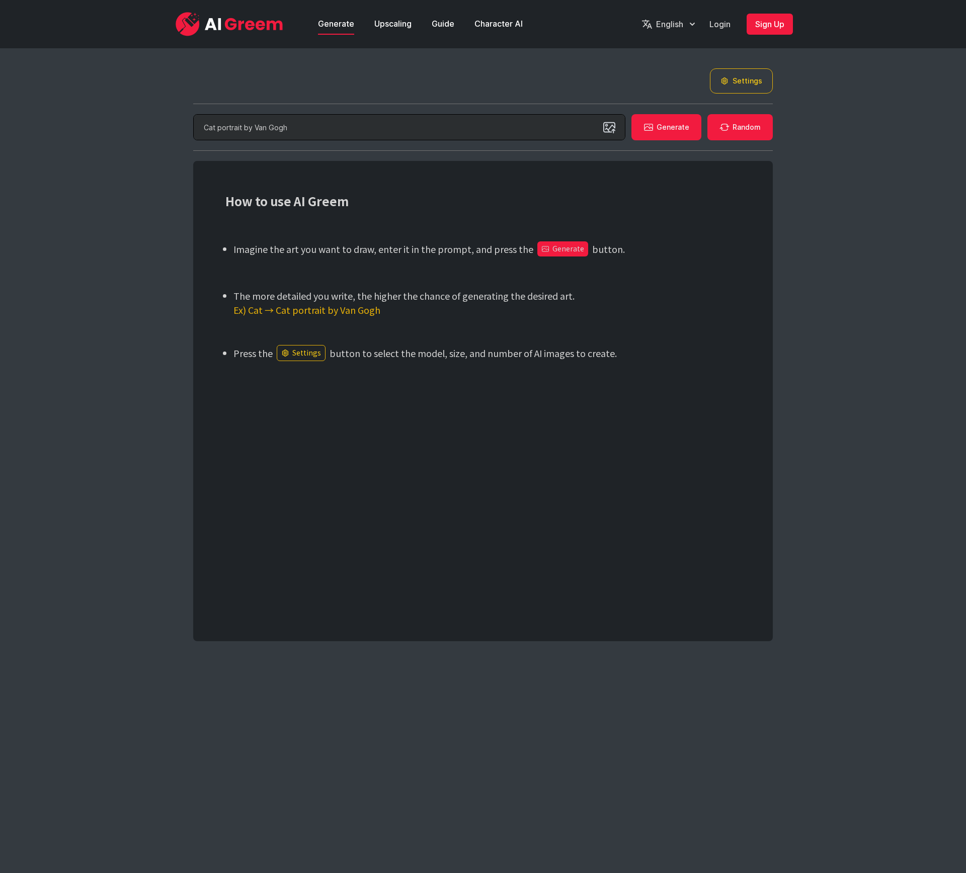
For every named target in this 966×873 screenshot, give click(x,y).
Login (720, 24)
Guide (443, 24)
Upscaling (393, 24)
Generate (336, 24)
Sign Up (769, 24)
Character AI (498, 24)
